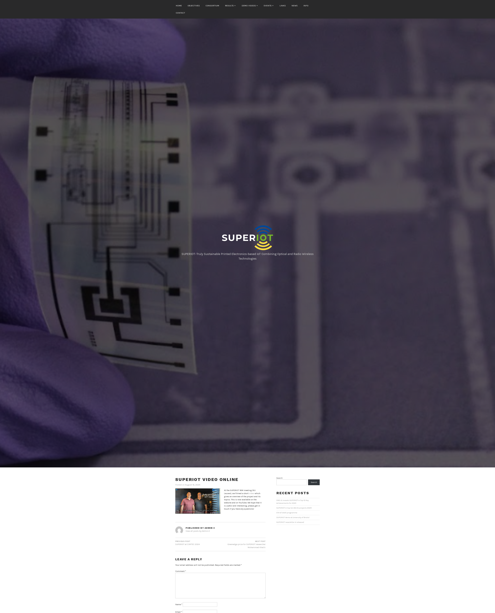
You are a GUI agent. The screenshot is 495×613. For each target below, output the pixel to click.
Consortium (212, 5)
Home (179, 5)
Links (283, 5)
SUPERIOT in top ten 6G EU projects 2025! (294, 508)
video (251, 493)
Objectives (194, 5)
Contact (180, 13)
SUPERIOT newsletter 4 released (290, 522)
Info (305, 5)
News (295, 5)
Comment (180, 571)
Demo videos (249, 5)
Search (279, 478)
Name (178, 604)
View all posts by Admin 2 (198, 531)
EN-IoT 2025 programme (286, 513)
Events (268, 5)
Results (229, 5)
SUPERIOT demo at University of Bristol (292, 517)
